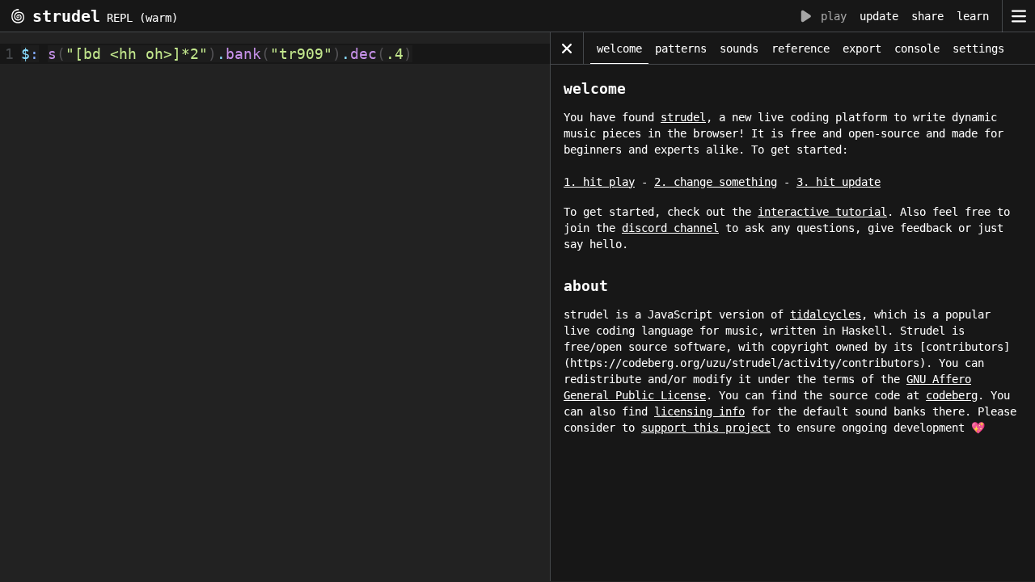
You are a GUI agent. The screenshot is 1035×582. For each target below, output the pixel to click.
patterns (681, 48)
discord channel (670, 227)
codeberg (952, 395)
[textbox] (283, 310)
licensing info (699, 411)
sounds (739, 48)
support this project (706, 427)
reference (800, 48)
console (917, 48)
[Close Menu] (567, 48)
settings (978, 48)
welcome (619, 48)
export (862, 48)
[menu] (1018, 16)
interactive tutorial (822, 211)
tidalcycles (825, 314)
